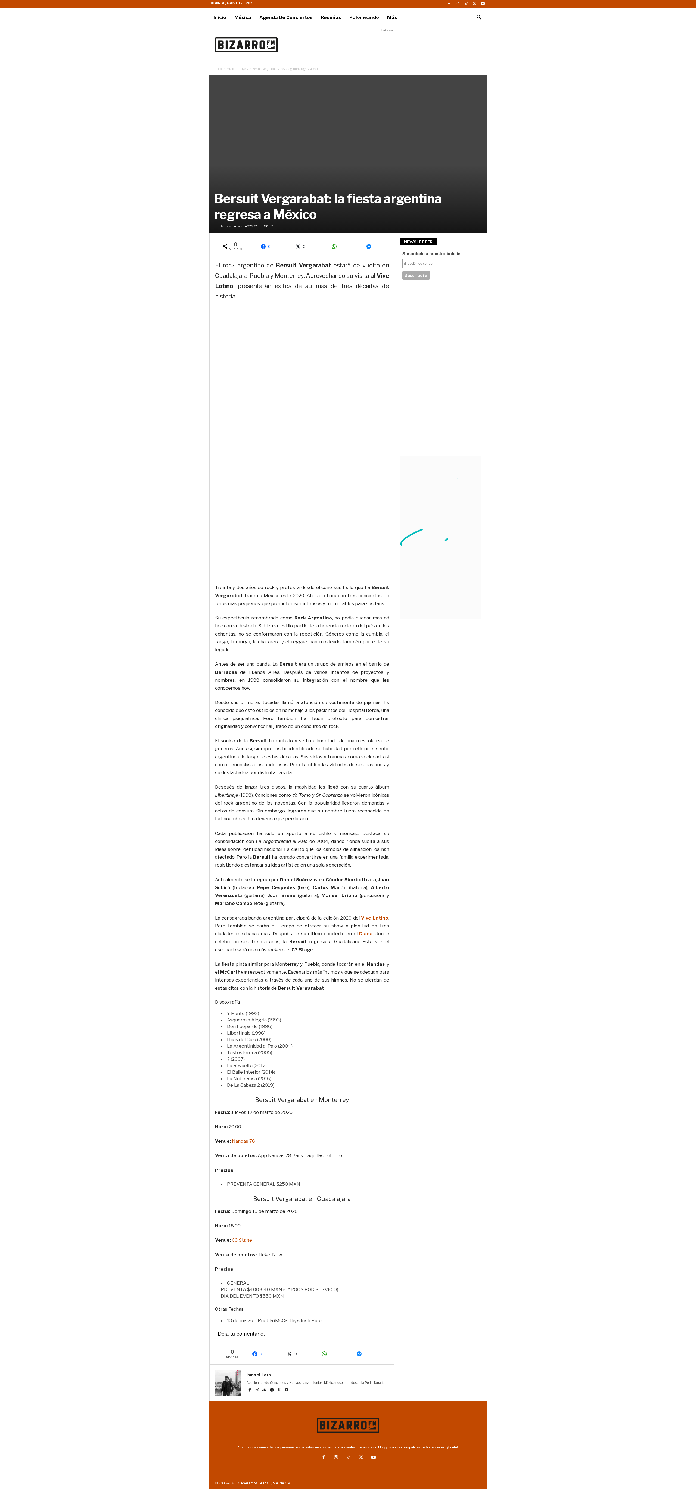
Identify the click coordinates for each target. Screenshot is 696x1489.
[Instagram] (457, 4)
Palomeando (364, 17)
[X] (474, 4)
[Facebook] (449, 4)
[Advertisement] (388, 45)
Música (242, 17)
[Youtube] (483, 4)
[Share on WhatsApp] (336, 246)
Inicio (219, 17)
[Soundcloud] (265, 1390)
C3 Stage (242, 1240)
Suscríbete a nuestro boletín (431, 253)
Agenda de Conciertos (286, 17)
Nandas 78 (243, 1141)
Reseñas (331, 17)
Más (392, 17)
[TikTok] (466, 4)
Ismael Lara (230, 226)
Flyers (244, 69)
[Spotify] (272, 1390)
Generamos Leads (253, 1483)
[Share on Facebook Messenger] (370, 246)
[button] (479, 17)
